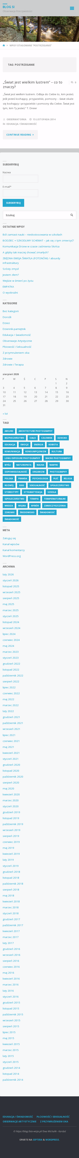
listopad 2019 (11, 818)
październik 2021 (13, 723)
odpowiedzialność (16, 471)
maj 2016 (8, 972)
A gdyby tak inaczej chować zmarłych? (26, 252)
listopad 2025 (11, 586)
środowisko (27, 512)
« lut (5, 413)
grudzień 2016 (11, 949)
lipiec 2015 (9, 1032)
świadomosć (47, 512)
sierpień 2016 (11, 961)
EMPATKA (8, 286)
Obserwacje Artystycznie (17, 341)
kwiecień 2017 (11, 931)
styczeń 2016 (11, 996)
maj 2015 (8, 1038)
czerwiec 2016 (11, 966)
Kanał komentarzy (14, 550)
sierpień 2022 (11, 681)
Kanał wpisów (11, 544)
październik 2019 (13, 824)
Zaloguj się (9, 538)
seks (21, 485)
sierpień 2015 (11, 1026)
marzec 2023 (11, 651)
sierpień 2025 (11, 598)
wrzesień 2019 (11, 830)
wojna (22, 505)
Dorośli (7, 317)
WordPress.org (12, 556)
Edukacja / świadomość (22, 124)
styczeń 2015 (11, 1062)
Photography (58, 471)
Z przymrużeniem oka (16, 352)
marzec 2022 (11, 705)
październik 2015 (13, 1014)
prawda (22, 478)
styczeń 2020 (11, 806)
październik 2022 (13, 675)
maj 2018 (8, 895)
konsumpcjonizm (35, 451)
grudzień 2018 (11, 871)
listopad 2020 (11, 770)
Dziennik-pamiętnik (14, 329)
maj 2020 (8, 788)
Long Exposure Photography (22, 458)
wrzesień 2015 (11, 1020)
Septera (37, 1139)
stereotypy (11, 492)
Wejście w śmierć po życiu (18, 280)
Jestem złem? (11, 274)
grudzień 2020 (11, 764)
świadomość (12, 519)
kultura (57, 451)
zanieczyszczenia (55, 505)
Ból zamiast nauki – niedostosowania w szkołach (32, 234)
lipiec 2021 (9, 735)
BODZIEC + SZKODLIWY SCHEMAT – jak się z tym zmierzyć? (38, 240)
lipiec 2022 (9, 687)
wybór (35, 505)
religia (68, 478)
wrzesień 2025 (11, 592)
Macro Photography (58, 458)
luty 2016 (8, 990)
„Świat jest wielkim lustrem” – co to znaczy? (32, 84)
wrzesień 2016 (11, 955)
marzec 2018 (11, 907)
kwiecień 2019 (11, 853)
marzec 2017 (11, 937)
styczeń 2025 (11, 616)
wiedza (9, 505)
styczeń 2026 (11, 580)
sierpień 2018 (11, 889)
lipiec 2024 (9, 634)
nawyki (53, 464)
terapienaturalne (55, 498)
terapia (34, 498)
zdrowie (10, 512)
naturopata (23, 464)
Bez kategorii (11, 311)
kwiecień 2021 (11, 753)
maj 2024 (8, 646)
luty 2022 (8, 711)
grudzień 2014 (11, 1068)
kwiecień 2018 (11, 901)
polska (9, 478)
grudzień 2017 (11, 919)
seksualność (37, 485)
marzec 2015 (11, 1050)
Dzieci (6, 323)
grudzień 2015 (11, 1002)
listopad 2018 (11, 877)
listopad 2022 (11, 669)
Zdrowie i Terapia (13, 364)
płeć (55, 478)
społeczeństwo (59, 485)
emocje (25, 444)
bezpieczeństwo (14, 437)
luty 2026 (8, 574)
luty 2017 (8, 943)
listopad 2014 (11, 1073)
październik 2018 (13, 883)
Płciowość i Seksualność (17, 346)
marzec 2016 (11, 984)
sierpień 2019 (11, 836)
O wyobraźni (10, 292)
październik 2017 (13, 925)
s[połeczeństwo (14, 498)
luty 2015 (8, 1056)
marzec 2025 (11, 610)
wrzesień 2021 (11, 729)
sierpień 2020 (11, 782)
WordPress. (52, 1139)
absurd (9, 430)
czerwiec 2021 (11, 741)
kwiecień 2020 (11, 794)
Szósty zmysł (11, 269)
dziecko (62, 437)
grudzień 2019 (11, 812)
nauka (40, 464)
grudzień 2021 (11, 717)
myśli (8, 464)
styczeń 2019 (11, 866)
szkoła (52, 492)
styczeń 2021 (11, 759)
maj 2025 (8, 604)
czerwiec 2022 (11, 693)
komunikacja (12, 451)
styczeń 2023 (11, 657)
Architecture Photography (35, 430)
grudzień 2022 (11, 663)
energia (38, 444)
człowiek (46, 437)
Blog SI (9, 7)
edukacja (10, 444)
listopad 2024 (11, 622)
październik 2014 (13, 1079)
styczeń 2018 (11, 913)
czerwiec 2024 (11, 640)
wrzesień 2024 (11, 628)
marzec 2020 (11, 800)
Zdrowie (7, 358)
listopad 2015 (11, 1008)
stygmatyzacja (33, 492)
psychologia (40, 478)
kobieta (53, 444)
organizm (38, 471)
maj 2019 (8, 848)
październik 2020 (13, 776)
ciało (33, 437)
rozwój (9, 485)
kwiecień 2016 (11, 978)
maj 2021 (8, 747)
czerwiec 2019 (11, 842)
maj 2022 (8, 699)
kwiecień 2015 (11, 1044)
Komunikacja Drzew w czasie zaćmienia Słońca (31, 246)
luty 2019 (8, 859)
